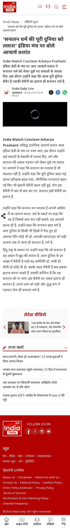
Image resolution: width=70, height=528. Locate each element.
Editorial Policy (30, 483)
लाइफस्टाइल (44, 456)
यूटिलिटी (29, 461)
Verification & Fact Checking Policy (25, 498)
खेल (20, 456)
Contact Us (10, 483)
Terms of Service (14, 493)
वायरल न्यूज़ (9, 461)
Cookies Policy (52, 483)
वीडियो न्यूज (31, 22)
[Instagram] (42, 431)
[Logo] (12, 428)
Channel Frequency (15, 504)
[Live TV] (40, 7)
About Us (9, 477)
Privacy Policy (45, 488)
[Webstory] (48, 7)
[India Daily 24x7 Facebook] (58, 92)
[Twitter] (35, 431)
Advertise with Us (47, 477)
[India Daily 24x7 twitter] (51, 92)
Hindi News (11, 22)
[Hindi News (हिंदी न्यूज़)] (10, 7)
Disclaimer (25, 477)
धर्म (20, 461)
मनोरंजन (30, 456)
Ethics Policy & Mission (18, 488)
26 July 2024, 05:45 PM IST (27, 94)
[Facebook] (28, 431)
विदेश (12, 456)
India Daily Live (23, 89)
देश (4, 456)
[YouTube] (49, 431)
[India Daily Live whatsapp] (65, 92)
